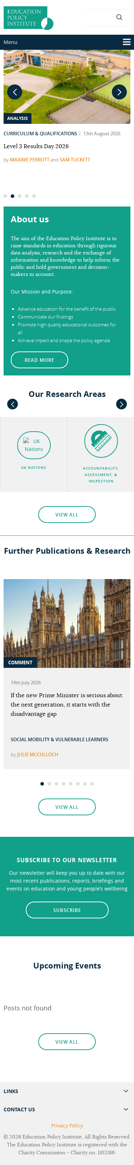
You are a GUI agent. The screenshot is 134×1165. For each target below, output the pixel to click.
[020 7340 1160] (94, 16)
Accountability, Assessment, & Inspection (101, 475)
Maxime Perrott (29, 159)
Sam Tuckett (75, 159)
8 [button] (92, 785)
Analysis (17, 118)
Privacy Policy (67, 1125)
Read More (39, 360)
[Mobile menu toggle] (126, 42)
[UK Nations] (34, 445)
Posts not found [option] (27, 1008)
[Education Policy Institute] (29, 16)
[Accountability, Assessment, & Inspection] (101, 441)
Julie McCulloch (37, 754)
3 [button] (57, 785)
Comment (20, 662)
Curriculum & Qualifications (40, 133)
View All (67, 514)
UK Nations (33, 467)
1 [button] (42, 785)
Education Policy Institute (52, 1137)
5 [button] (71, 785)
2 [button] (50, 785)
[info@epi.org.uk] (108, 16)
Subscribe (67, 910)
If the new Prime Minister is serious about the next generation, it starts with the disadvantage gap (66, 705)
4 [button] (64, 785)
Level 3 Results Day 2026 (36, 146)
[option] (67, 674)
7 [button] (85, 785)
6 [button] (78, 785)
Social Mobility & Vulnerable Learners (59, 739)
